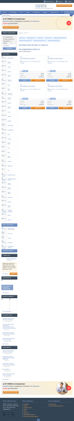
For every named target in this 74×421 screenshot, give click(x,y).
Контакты (26, 405)
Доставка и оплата (28, 407)
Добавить (13, 273)
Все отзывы (5, 273)
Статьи (25, 411)
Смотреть (38, 80)
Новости (25, 409)
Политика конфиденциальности (56, 405)
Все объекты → (6, 292)
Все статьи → (6, 343)
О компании (26, 404)
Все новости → (6, 379)
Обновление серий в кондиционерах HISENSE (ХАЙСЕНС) (9, 358)
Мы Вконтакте (8, 413)
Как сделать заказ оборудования (31, 416)
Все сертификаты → (7, 311)
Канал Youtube (8, 415)
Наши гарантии (52, 404)
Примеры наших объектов (29, 414)
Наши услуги (26, 412)
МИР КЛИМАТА (6, 369)
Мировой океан (8, 7)
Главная (20, 32)
